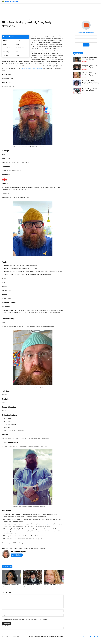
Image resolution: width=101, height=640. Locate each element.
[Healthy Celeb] (10, 1)
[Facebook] (80, 636)
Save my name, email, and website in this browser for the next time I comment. (26, 619)
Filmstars (4, 582)
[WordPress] (97, 636)
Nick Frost (30, 548)
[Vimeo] (90, 636)
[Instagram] (83, 636)
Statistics (8, 19)
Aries (11, 548)
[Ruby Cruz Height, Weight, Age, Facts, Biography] (32, 577)
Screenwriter (42, 548)
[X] (87, 636)
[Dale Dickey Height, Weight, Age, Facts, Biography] (54, 577)
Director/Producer (15, 19)
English (25, 548)
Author (15, 548)
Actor (7, 548)
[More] (55, 31)
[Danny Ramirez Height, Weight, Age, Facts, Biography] (77, 83)
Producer (36, 548)
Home (3, 19)
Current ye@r (6, 625)
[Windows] (94, 636)
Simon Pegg (45, 524)
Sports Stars (85, 93)
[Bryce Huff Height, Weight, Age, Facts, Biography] (77, 91)
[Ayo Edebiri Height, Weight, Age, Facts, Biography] (11, 577)
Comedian (20, 548)
